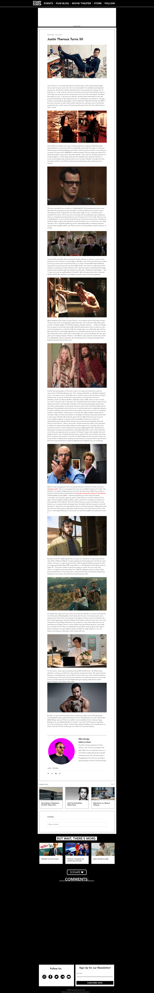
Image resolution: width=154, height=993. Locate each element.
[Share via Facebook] (48, 773)
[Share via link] (60, 773)
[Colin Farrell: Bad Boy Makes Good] (77, 793)
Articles (49, 768)
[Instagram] (44, 970)
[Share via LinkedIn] (56, 773)
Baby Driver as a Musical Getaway (101, 804)
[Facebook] (50, 970)
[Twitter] (56, 970)
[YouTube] (69, 970)
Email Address (79, 966)
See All (113, 784)
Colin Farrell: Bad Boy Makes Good (74, 804)
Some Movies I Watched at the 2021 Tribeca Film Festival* (50, 804)
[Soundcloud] (63, 970)
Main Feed (55, 768)
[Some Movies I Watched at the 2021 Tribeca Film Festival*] (51, 793)
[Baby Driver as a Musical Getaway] (103, 793)
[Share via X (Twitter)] (52, 773)
